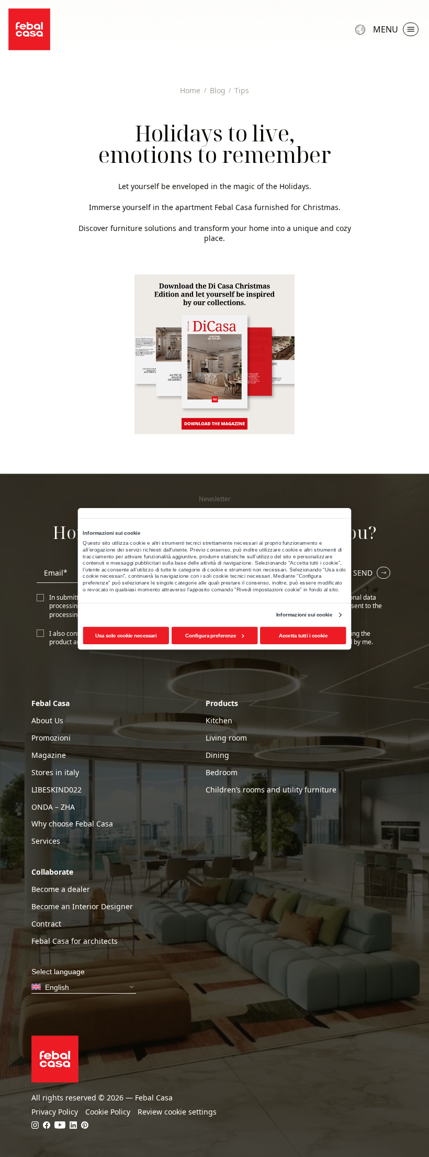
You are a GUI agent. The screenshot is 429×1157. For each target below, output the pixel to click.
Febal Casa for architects (74, 941)
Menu (385, 29)
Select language (361, 29)
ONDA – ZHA (53, 807)
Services (45, 841)
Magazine (48, 755)
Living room (226, 738)
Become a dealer (60, 889)
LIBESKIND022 (56, 790)
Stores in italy (55, 772)
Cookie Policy (107, 1112)
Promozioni (51, 738)
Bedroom (222, 772)
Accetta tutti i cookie (303, 635)
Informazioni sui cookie (304, 615)
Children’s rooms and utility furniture (271, 790)
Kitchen (219, 720)
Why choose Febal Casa (72, 824)
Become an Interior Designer (82, 906)
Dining (217, 755)
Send (362, 573)
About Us (47, 720)
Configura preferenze (210, 635)
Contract (46, 924)
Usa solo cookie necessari (126, 635)
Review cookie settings (177, 1112)
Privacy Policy (54, 1112)
